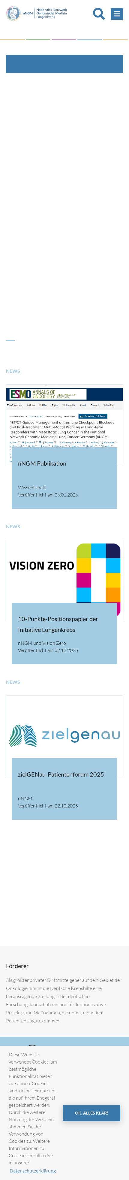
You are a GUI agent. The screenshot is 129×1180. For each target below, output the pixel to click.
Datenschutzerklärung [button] (33, 1170)
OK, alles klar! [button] (91, 1112)
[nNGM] (36, 13)
